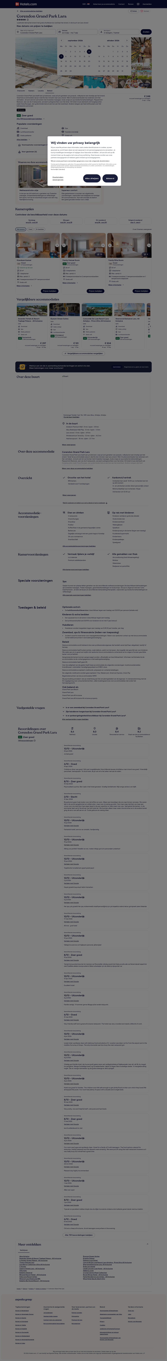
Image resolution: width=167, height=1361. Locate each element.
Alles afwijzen (92, 178)
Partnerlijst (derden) (58, 169)
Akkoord (110, 178)
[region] (84, 161)
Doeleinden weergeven (58, 178)
